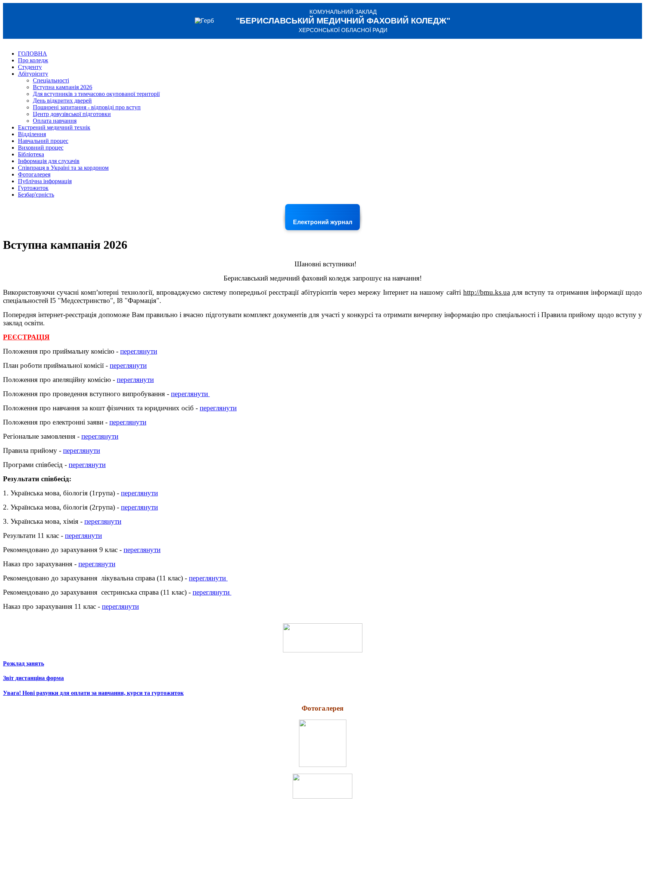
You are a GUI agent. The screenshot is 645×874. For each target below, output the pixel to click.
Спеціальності (51, 80)
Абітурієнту (33, 74)
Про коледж (33, 60)
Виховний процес (40, 147)
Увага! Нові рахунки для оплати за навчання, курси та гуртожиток (93, 693)
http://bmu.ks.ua (486, 292)
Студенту (30, 67)
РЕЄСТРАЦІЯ (26, 337)
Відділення (32, 134)
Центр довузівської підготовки (72, 114)
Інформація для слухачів (49, 161)
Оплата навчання (55, 121)
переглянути (138, 351)
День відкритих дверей (62, 100)
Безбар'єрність (36, 194)
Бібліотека (31, 154)
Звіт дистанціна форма (33, 678)
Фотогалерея (34, 174)
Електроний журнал (322, 222)
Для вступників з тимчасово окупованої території (96, 94)
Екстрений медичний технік (54, 127)
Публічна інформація (45, 181)
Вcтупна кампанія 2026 (62, 87)
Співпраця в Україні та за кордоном (63, 168)
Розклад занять (23, 663)
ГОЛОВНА (32, 53)
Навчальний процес (43, 141)
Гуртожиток (33, 188)
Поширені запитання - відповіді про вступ (87, 107)
